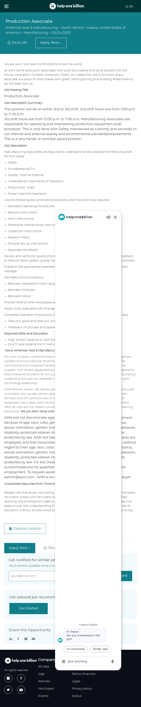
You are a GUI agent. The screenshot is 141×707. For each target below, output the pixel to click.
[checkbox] (17, 43)
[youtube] (21, 690)
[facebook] (21, 678)
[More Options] (63, 661)
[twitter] (8, 690)
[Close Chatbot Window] (115, 217)
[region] (88, 438)
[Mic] (112, 661)
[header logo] (67, 6)
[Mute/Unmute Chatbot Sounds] (108, 217)
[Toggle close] (6, 6)
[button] (50, 43)
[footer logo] (20, 660)
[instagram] (8, 678)
